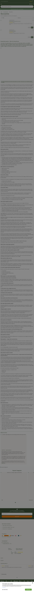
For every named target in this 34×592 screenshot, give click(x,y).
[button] (5, 589)
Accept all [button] (28, 589)
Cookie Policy (4, 587)
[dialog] (17, 587)
